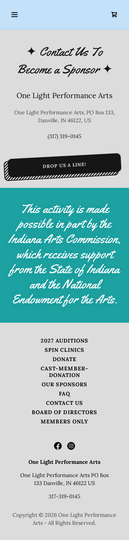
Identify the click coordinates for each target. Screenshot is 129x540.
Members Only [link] (64, 421)
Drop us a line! (64, 165)
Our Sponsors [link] (64, 384)
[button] (16, 14)
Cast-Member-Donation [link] (64, 371)
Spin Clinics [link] (64, 350)
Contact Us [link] (64, 403)
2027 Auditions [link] (64, 340)
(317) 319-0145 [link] (64, 136)
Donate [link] (64, 359)
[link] (114, 14)
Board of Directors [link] (64, 412)
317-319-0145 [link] (64, 496)
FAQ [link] (64, 393)
